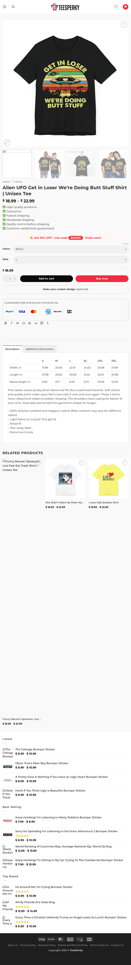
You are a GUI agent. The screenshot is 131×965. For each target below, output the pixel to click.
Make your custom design (65, 289)
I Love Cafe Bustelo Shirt (104, 502)
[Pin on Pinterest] (29, 323)
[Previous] (9, 83)
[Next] (122, 83)
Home (6, 181)
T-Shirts (17, 181)
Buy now (102, 278)
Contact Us (117, 945)
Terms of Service (99, 945)
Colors (6, 249)
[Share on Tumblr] (47, 323)
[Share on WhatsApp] (5, 323)
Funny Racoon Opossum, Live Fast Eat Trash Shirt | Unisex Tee (22, 719)
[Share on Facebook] (11, 323)
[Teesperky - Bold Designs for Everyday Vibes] (65, 7)
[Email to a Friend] (23, 323)
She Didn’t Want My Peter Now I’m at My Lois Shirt (65, 502)
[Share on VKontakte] (36, 323)
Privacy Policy (28, 945)
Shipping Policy (47, 945)
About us (13, 945)
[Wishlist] (116, 7)
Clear (125, 244)
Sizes (5, 259)
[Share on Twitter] (17, 323)
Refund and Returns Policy (73, 945)
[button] (5, 7)
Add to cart (46, 278)
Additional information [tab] (40, 349)
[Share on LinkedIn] (42, 323)
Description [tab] (12, 349)
